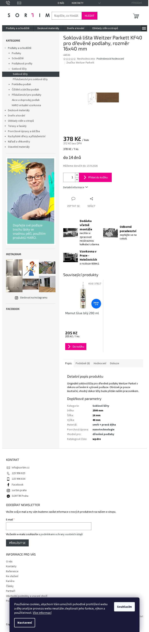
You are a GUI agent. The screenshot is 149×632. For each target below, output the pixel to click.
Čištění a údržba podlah (25, 90)
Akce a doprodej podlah (26, 100)
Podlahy (16, 53)
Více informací (42, 613)
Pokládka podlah (21, 84)
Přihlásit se (17, 542)
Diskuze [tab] (114, 363)
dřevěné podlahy (103, 434)
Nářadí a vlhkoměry (19, 142)
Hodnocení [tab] (100, 363)
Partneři (10, 591)
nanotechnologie (103, 430)
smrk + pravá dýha (104, 425)
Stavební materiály (19, 147)
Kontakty (77, 3)
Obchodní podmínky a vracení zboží (26, 596)
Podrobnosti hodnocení (110, 59)
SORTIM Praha (20, 496)
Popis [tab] (68, 363)
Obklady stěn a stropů (21, 121)
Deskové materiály (19, 110)
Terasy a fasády (17, 126)
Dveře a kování (16, 116)
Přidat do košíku (98, 177)
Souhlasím (124, 607)
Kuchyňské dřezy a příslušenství (26, 136)
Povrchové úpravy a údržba (24, 131)
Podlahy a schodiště (19, 48)
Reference (12, 571)
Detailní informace (73, 187)
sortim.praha (19, 490)
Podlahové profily (22, 64)
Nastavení (24, 623)
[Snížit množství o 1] (77, 179)
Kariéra (10, 581)
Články (10, 586)
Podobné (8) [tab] (83, 363)
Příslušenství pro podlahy (26, 95)
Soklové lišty (19, 69)
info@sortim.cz (20, 468)
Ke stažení (12, 576)
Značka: (80, 63)
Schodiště (18, 58)
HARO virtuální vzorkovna (26, 105)
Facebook (17, 485)
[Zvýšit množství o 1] (77, 175)
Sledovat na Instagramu (33, 298)
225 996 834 (18, 479)
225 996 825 (18, 473)
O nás (61, 3)
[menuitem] (17, 28)
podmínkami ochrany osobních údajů (62, 534)
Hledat (89, 15)
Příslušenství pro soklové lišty (30, 79)
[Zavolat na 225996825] (11, 3)
